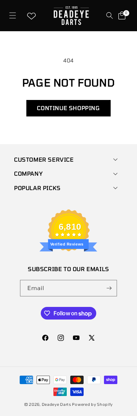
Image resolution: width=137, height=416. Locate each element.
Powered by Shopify (92, 404)
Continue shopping (68, 108)
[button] (12, 15)
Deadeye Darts (56, 404)
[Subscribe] (109, 288)
